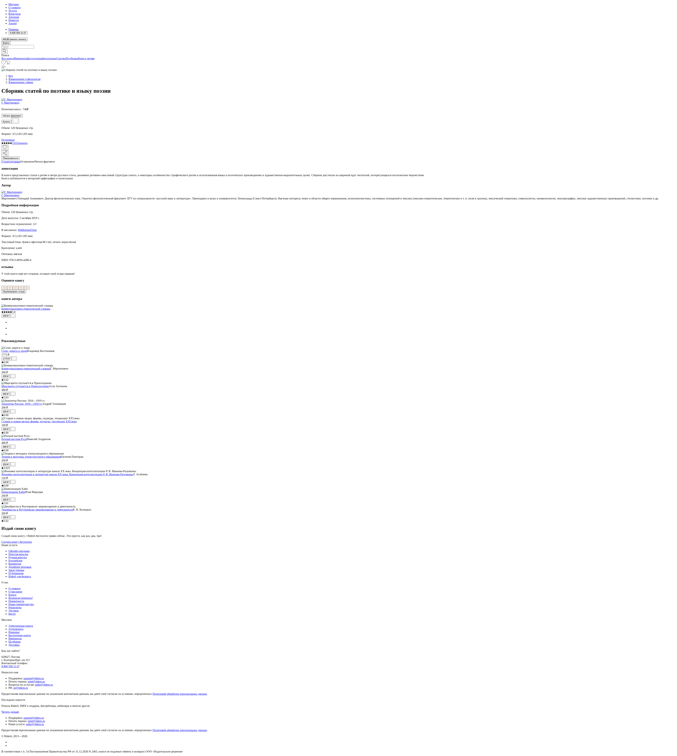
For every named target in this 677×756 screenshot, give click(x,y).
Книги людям (86, 58)
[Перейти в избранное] (3, 63)
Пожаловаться (10, 158)
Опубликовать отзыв (14, 291)
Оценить (22, 143)
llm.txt (12, 613)
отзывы (15, 161)
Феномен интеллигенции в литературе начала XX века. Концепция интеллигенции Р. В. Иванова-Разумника (67, 474)
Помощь (13, 29)
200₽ (6, 316)
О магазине (15, 591)
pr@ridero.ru (20, 687)
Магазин (13, 4)
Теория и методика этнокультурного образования (31, 456)
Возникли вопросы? (20, 597)
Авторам (13, 17)
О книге (6, 161)
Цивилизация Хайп (13, 491)
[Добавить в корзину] (15, 121)
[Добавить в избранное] (4, 147)
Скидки (61, 58)
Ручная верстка (17, 557)
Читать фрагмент (12, 115)
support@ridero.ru (33, 678)
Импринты (20, 58)
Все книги (7, 58)
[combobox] (338, 47)
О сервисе (14, 7)
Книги (12, 594)
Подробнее (8, 139)
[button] (338, 51)
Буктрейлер (15, 560)
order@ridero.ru (44, 684)
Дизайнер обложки (19, 566)
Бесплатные (49, 58)
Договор (13, 610)
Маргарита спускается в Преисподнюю (25, 386)
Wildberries (24, 229)
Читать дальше (10, 711)
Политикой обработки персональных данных (180, 693)
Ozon (34, 229)
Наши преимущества (21, 604)
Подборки (72, 58)
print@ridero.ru (36, 681)
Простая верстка (18, 554)
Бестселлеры (34, 58)
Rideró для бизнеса (19, 576)
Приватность (16, 601)
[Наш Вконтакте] (10, 742)
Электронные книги (20, 625)
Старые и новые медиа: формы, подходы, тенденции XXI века (39, 421)
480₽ (6, 394)
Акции (12, 23)
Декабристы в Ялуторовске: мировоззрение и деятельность (37, 509)
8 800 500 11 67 (10, 666)
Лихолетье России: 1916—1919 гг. (21, 403)
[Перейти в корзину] (8, 63)
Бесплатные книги (19, 635)
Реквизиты (15, 607)
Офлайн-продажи (19, 551)
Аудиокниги (15, 628)
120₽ (6, 482)
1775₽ (6, 358)
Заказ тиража (16, 570)
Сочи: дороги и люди (14, 350)
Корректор (14, 563)
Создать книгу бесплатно (16, 541)
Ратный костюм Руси (14, 439)
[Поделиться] (4, 153)
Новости (13, 20)
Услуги (12, 10)
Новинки (14, 632)
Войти (6, 43)
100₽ (6, 429)
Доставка (14, 644)
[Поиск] (4, 51)
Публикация (15, 573)
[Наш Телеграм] (9, 745)
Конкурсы (14, 13)
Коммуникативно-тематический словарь (25, 308)
